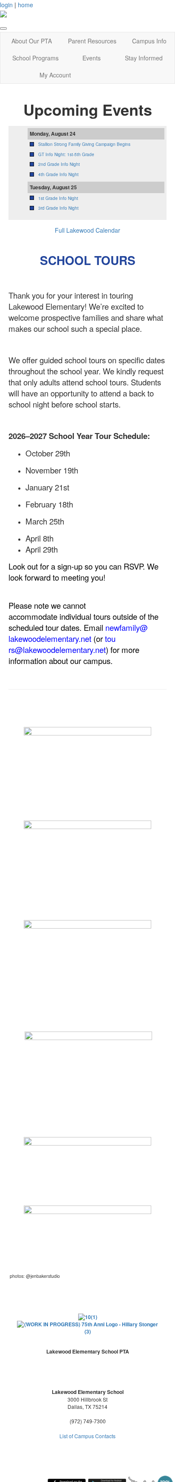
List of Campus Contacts (87, 1435)
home (25, 4)
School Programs (35, 58)
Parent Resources (92, 41)
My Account (55, 75)
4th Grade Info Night (58, 174)
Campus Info (149, 41)
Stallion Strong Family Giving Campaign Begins (84, 144)
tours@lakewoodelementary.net (62, 644)
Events (91, 58)
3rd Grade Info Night (58, 208)
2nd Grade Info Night (59, 164)
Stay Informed (144, 58)
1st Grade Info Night (58, 198)
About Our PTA (31, 41)
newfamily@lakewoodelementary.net (78, 633)
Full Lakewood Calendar (87, 230)
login (6, 4)
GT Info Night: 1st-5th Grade (66, 154)
